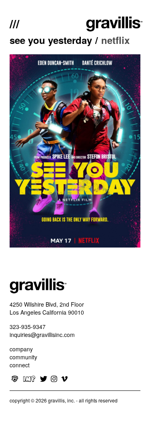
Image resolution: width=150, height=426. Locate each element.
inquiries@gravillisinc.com (42, 335)
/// (14, 23)
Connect (20, 365)
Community (23, 357)
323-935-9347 (28, 327)
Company (21, 349)
